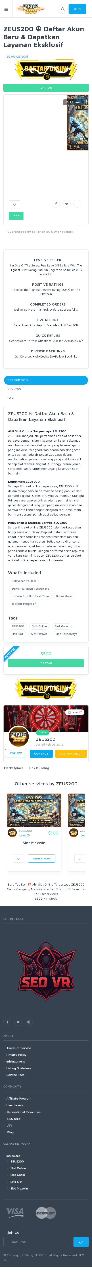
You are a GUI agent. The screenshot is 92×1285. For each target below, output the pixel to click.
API (9, 1125)
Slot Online (39, 626)
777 (16, 216)
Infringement (15, 1061)
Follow (15, 753)
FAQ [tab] (11, 397)
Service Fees (15, 1075)
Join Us (13, 1233)
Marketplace (14, 768)
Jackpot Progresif (24, 603)
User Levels (14, 1105)
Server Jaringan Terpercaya (30, 588)
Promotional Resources (23, 1112)
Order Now (41, 858)
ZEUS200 (18, 626)
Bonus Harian (64, 596)
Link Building (39, 768)
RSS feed (13, 1119)
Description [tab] (18, 380)
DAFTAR (46, 87)
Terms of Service (18, 1048)
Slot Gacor (62, 626)
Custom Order (71, 753)
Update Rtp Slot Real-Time (30, 596)
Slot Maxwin (39, 634)
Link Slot (17, 634)
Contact (41, 753)
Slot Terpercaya (66, 634)
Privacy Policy (16, 1054)
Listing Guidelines (18, 1068)
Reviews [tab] (14, 389)
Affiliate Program (18, 1098)
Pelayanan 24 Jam (24, 581)
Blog (10, 1132)
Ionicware (13, 1156)
